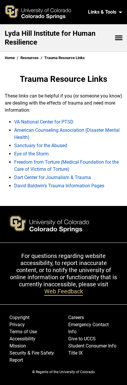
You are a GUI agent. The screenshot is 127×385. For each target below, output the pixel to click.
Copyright (19, 317)
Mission (17, 346)
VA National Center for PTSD (44, 122)
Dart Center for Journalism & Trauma (52, 177)
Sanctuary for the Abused (40, 145)
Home (10, 58)
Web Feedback (63, 291)
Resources (29, 58)
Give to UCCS (82, 339)
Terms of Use (23, 331)
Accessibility (22, 339)
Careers (76, 317)
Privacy (17, 324)
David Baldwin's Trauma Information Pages (59, 186)
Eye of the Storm (31, 154)
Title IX (75, 353)
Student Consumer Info (92, 346)
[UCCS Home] (42, 12)
